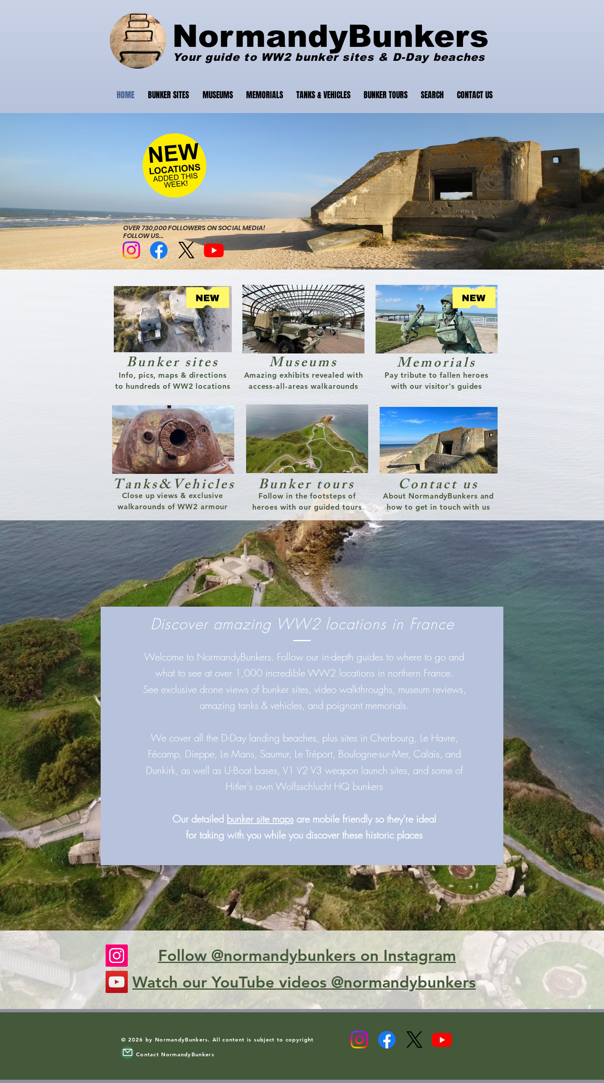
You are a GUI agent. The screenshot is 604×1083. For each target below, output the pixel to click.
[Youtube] (214, 250)
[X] (186, 250)
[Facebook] (159, 250)
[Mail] (127, 1052)
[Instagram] (131, 250)
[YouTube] (117, 982)
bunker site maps (260, 818)
